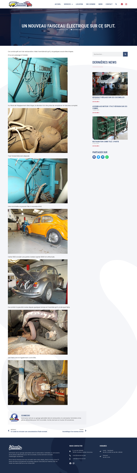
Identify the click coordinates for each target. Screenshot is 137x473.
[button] (116, 4)
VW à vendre (90, 4)
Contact (109, 4)
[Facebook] (122, 4)
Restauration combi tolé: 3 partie (105, 142)
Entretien (75, 29)
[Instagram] (126, 4)
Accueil (58, 4)
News (101, 4)
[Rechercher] (125, 54)
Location (79, 4)
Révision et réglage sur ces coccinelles (108, 97)
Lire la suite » (96, 101)
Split (80, 29)
